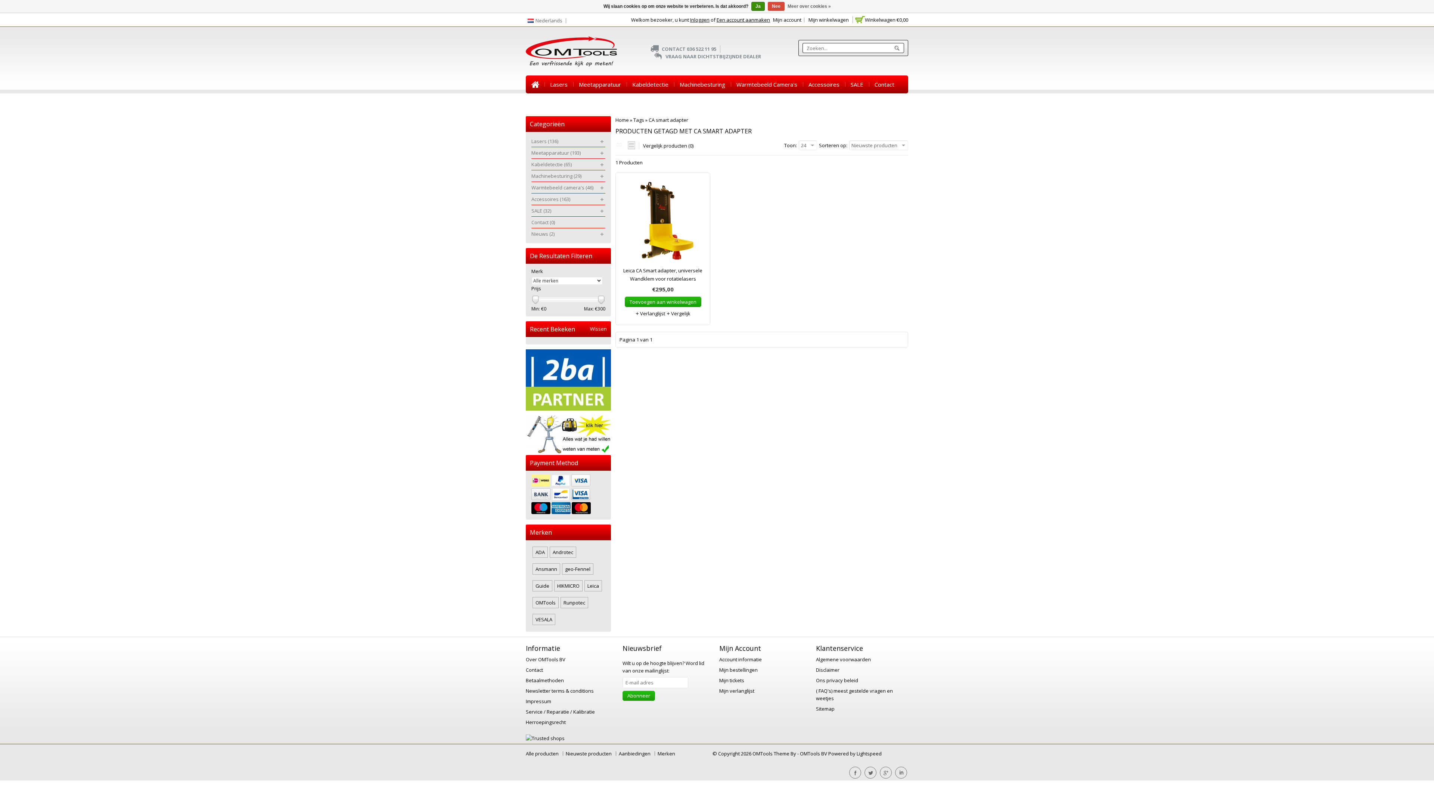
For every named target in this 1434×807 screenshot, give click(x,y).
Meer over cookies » (809, 6)
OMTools (546, 602)
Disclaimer (827, 670)
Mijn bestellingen (738, 670)
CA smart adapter (668, 120)
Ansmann (546, 569)
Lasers (559, 84)
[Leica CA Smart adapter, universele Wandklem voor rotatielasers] (662, 223)
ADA (540, 552)
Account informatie (740, 659)
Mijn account (787, 19)
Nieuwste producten (589, 753)
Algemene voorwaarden (843, 659)
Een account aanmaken (743, 19)
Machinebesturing (702, 84)
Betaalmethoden (545, 680)
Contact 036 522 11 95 (689, 49)
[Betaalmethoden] (568, 495)
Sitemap (825, 708)
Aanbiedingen (635, 753)
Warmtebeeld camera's (766, 84)
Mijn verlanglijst (736, 690)
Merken (666, 753)
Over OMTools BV (545, 659)
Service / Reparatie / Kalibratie (560, 711)
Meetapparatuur (600, 84)
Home (535, 84)
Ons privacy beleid (837, 680)
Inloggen (700, 19)
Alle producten (542, 753)
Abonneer (638, 695)
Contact (884, 84)
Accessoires (823, 84)
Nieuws (540, 102)
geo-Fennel (577, 569)
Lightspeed (869, 753)
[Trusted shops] (545, 738)
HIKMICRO (568, 585)
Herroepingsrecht (546, 722)
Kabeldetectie (650, 84)
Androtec (563, 552)
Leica (593, 585)
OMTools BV (814, 753)
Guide (542, 585)
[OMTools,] (571, 51)
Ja (758, 6)
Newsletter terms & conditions (560, 690)
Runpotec (574, 602)
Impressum (538, 701)
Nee (776, 6)
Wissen (598, 329)
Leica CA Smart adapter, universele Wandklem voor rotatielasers (662, 274)
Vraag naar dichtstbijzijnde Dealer (713, 56)
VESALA (544, 619)
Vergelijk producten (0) (668, 145)
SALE (857, 84)
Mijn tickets (731, 680)
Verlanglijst (652, 313)
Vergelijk (680, 313)
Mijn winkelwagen (828, 19)
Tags (638, 120)
